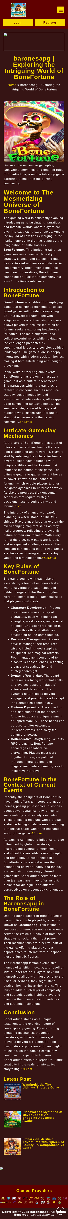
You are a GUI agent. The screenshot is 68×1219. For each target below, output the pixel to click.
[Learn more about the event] (34, 42)
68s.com (26, 421)
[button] (60, 10)
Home (12, 84)
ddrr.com (37, 833)
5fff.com (26, 1069)
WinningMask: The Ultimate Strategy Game (40, 1086)
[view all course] (60, 1211)
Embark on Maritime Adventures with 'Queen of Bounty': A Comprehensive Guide (43, 1143)
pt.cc (18, 506)
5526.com (49, 557)
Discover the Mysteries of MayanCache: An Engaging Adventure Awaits (42, 1116)
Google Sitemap (42, 1214)
